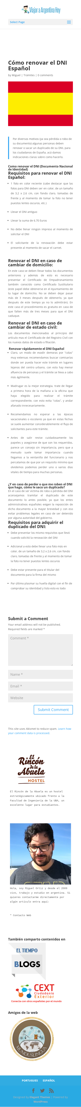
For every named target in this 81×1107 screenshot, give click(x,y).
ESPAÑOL (49, 1080)
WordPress (41, 1101)
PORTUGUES (30, 1080)
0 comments (45, 75)
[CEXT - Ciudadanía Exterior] (36, 1003)
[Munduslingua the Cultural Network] (31, 1062)
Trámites (29, 75)
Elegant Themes (40, 1097)
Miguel (16, 75)
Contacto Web (22, 915)
